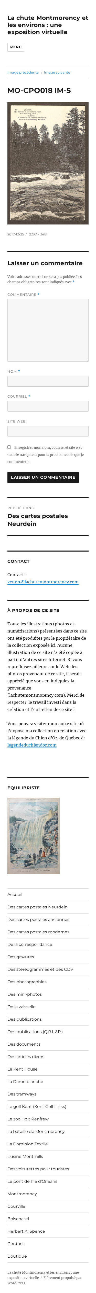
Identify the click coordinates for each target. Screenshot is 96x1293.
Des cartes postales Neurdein (37, 907)
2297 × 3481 (38, 234)
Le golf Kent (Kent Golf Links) (36, 1106)
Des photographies (27, 981)
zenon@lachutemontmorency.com (43, 581)
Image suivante (57, 72)
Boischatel (18, 1218)
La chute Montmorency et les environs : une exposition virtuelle (47, 25)
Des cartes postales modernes (38, 932)
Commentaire (23, 294)
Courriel (18, 396)
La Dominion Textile (27, 1144)
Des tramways (21, 1094)
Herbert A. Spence (26, 1231)
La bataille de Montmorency (36, 1131)
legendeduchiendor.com (32, 745)
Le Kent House (22, 1069)
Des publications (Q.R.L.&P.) (35, 1031)
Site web (16, 421)
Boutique (17, 1256)
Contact (15, 1243)
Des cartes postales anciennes (38, 919)
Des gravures (20, 956)
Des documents (23, 1044)
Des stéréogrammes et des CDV (40, 969)
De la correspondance (29, 944)
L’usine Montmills (25, 1156)
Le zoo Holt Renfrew (28, 1119)
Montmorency (22, 1193)
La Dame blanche (25, 1081)
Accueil (14, 894)
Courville (16, 1206)
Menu (16, 47)
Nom (13, 371)
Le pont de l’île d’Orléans (32, 1181)
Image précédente (23, 72)
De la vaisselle (21, 1006)
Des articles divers (25, 1056)
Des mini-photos (24, 994)
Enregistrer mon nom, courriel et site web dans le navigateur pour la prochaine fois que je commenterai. (45, 454)
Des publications (24, 1019)
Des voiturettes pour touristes (38, 1168)
